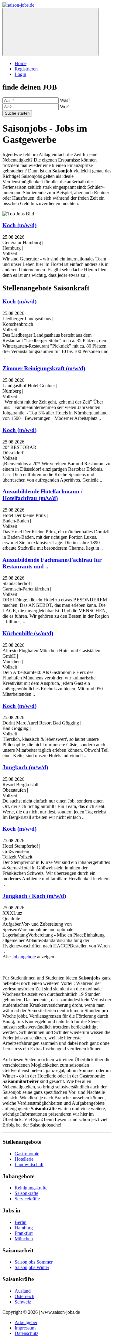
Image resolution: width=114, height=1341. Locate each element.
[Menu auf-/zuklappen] (50, 32)
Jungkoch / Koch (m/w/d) (34, 896)
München (24, 1238)
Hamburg (24, 1227)
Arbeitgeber (26, 1322)
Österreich (24, 1296)
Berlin (20, 1222)
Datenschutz (26, 1333)
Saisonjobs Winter (32, 1267)
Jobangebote (24, 956)
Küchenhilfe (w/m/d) (27, 633)
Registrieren (26, 68)
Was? (65, 100)
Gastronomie (27, 1153)
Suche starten (17, 113)
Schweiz (23, 1301)
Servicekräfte (27, 1198)
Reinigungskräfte (31, 1187)
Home (20, 63)
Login (20, 74)
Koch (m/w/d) (19, 225)
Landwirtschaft (29, 1164)
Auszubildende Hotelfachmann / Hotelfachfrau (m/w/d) (42, 494)
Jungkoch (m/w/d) (25, 767)
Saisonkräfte (26, 1193)
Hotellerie (24, 1159)
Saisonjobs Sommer (34, 1261)
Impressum (25, 1327)
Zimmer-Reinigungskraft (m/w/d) (43, 368)
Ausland (23, 1291)
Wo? (64, 106)
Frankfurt (24, 1233)
